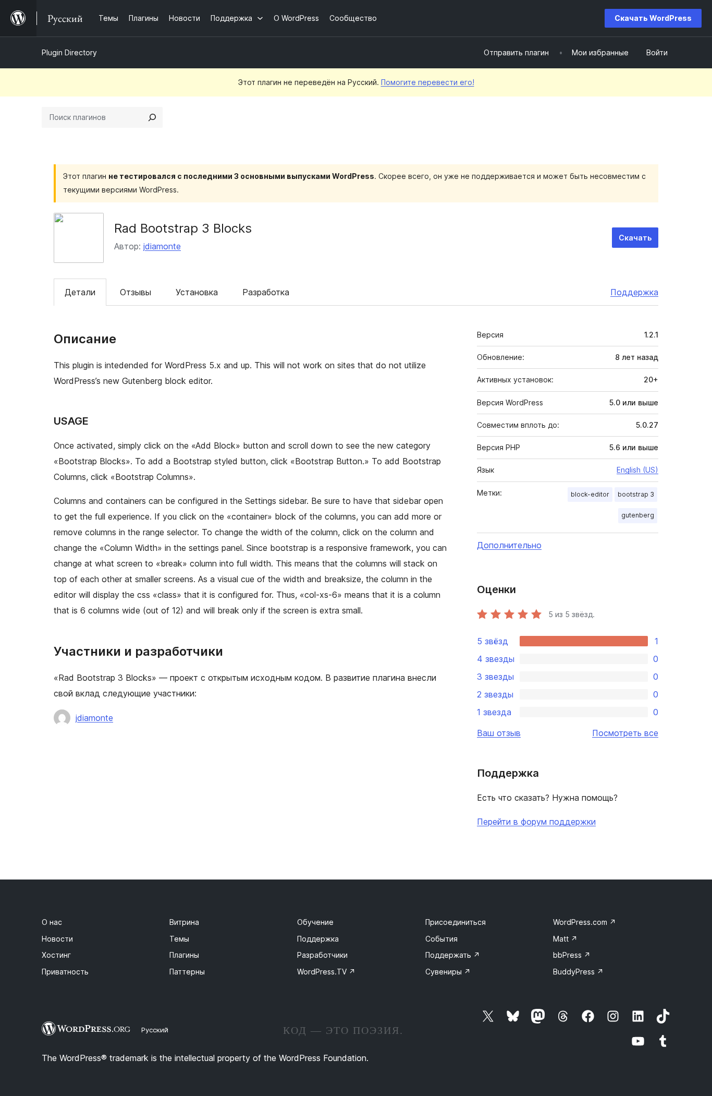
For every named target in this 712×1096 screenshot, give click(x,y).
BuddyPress (578, 971)
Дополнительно (509, 545)
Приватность (65, 971)
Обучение (315, 922)
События (441, 938)
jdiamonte (162, 246)
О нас (52, 922)
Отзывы (135, 292)
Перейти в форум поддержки (536, 821)
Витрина (184, 922)
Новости (57, 938)
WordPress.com (584, 922)
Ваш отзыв (499, 733)
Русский (154, 1030)
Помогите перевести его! (427, 82)
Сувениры (448, 971)
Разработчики (322, 954)
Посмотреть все (625, 733)
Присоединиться (455, 922)
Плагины (184, 954)
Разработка (265, 292)
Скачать (635, 237)
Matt (565, 938)
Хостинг (56, 954)
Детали (80, 292)
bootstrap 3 (636, 494)
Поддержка (634, 292)
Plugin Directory (69, 52)
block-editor (590, 494)
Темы (179, 938)
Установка (197, 292)
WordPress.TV (326, 971)
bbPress (572, 954)
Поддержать (452, 954)
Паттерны (187, 971)
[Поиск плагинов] (152, 117)
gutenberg (637, 515)
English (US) (637, 469)
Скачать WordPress (653, 18)
